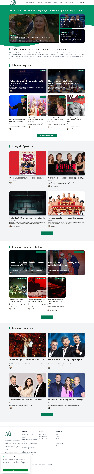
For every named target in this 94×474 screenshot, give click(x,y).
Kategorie (59, 431)
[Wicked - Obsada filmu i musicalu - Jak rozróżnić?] (57, 105)
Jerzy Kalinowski (15, 91)
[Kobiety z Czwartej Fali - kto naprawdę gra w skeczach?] (34, 28)
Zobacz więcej (47, 233)
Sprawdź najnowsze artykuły (47, 135)
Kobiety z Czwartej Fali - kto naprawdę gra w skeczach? (30, 37)
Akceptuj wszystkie (15, 470)
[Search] (81, 2)
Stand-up (58, 438)
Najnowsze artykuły (30, 2)
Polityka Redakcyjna (42, 464)
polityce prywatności (20, 463)
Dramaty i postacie (60, 448)
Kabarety (55, 2)
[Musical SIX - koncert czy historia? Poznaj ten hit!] (37, 105)
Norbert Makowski (54, 91)
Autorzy (41, 431)
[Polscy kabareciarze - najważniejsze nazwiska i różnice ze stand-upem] (18, 105)
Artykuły (24, 431)
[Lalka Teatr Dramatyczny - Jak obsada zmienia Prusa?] (27, 203)
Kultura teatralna (47, 2)
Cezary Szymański (54, 226)
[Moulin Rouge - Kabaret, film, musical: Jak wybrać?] (27, 345)
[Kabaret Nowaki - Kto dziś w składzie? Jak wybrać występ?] (27, 385)
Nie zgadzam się (15, 467)
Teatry (61, 2)
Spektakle (39, 2)
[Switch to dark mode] (83, 2)
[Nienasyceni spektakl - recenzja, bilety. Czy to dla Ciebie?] (66, 163)
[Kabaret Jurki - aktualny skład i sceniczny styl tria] (72, 21)
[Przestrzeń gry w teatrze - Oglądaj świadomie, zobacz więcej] (57, 287)
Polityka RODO (34, 464)
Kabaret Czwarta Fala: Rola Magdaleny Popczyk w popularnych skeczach (29, 436)
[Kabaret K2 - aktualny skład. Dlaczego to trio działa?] (66, 385)
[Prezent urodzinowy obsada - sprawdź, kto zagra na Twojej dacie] (27, 163)
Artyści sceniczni (69, 2)
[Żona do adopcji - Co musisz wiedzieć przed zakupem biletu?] (76, 105)
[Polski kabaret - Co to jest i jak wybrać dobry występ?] (66, 345)
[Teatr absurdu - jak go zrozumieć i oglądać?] (18, 287)
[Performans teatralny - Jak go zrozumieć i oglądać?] (37, 287)
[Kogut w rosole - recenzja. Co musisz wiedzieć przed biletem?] (66, 203)
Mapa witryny (50, 464)
